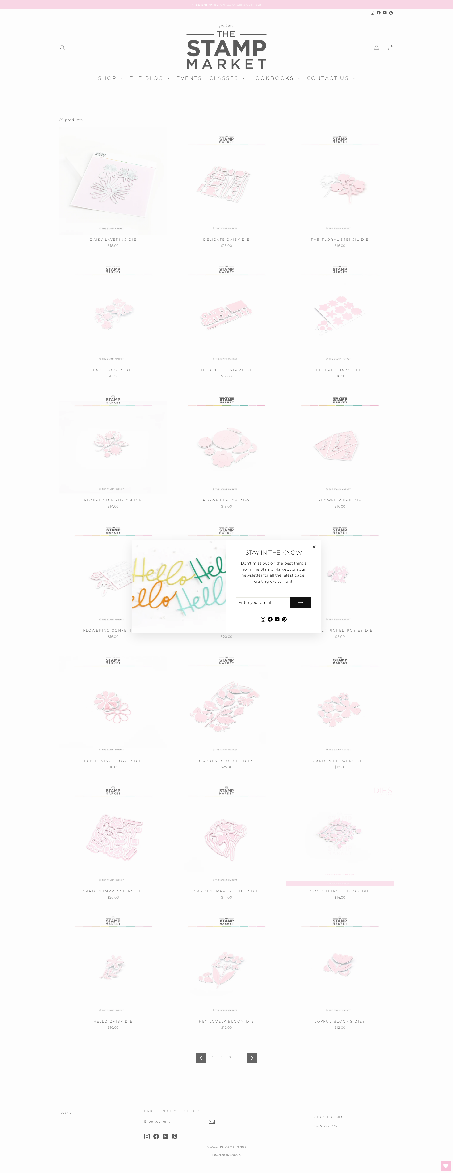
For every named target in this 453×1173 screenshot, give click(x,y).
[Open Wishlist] (446, 1166)
